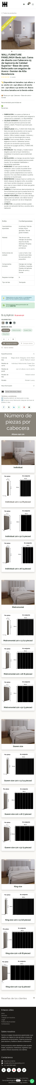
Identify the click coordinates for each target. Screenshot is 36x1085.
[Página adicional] (4, 1070)
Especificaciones (6, 354)
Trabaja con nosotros (8, 1017)
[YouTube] (14, 1070)
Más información (6, 386)
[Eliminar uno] (3, 339)
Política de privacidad (8, 1022)
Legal (3, 1020)
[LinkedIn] (14, 407)
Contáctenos (5, 1024)
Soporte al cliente (9, 1061)
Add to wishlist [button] (8, 348)
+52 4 (5, 1065)
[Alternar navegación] (33, 4)
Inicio (3, 1013)
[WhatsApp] (19, 407)
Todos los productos (10, 13)
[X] (9, 407)
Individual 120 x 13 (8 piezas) (18, 502)
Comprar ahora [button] (27, 343)
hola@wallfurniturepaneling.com (14, 1063)
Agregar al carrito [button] (11, 343)
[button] (3, 33)
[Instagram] (19, 1070)
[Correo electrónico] (29, 407)
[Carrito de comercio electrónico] (24, 4)
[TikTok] (24, 1070)
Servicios (4, 1015)
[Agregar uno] (13, 339)
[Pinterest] (24, 407)
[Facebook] (4, 407)
